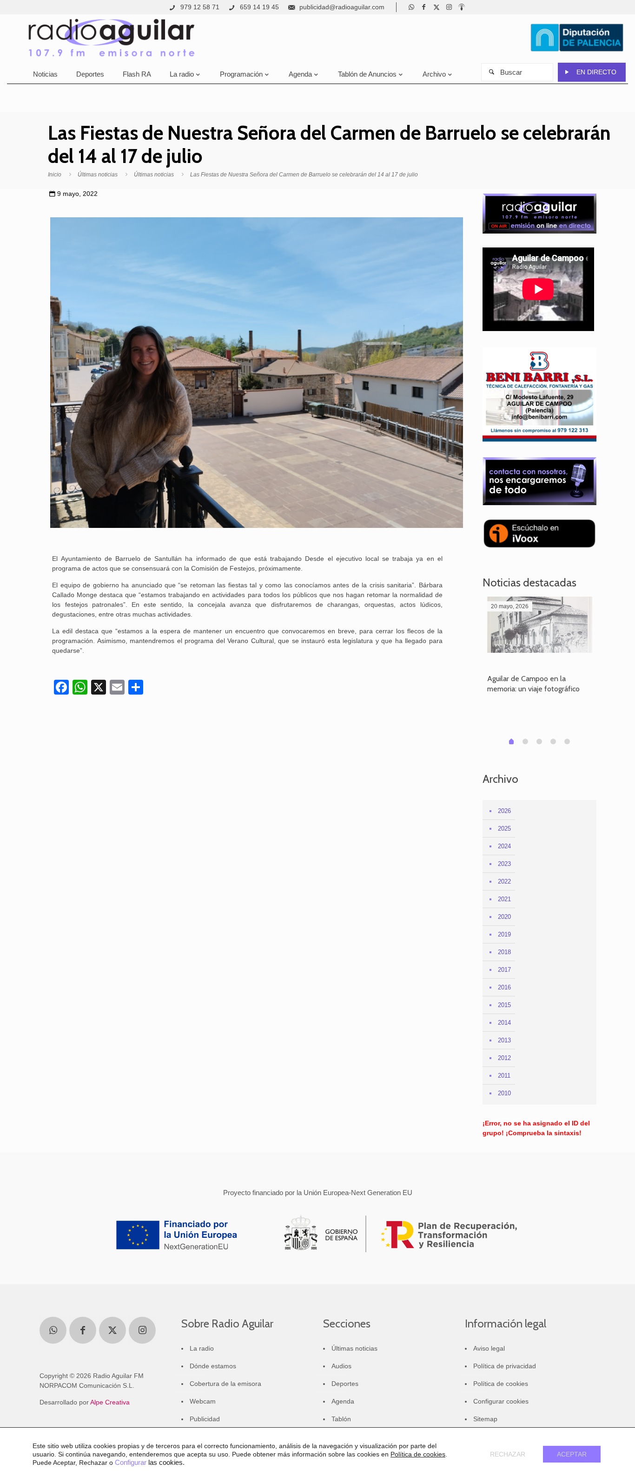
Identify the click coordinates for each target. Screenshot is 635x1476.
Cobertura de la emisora (225, 1383)
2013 (504, 1040)
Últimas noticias (98, 174)
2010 (504, 1093)
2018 (504, 952)
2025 (504, 828)
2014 (504, 1022)
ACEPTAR (572, 1454)
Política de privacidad (504, 1366)
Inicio (54, 174)
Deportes (344, 1383)
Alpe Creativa (110, 1402)
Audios (341, 1366)
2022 (504, 881)
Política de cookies (500, 1383)
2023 (504, 863)
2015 (504, 1004)
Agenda (342, 1401)
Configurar (130, 1462)
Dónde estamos (213, 1366)
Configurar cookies (501, 1401)
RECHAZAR (507, 1454)
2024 (504, 846)
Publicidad (205, 1419)
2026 (504, 810)
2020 (504, 916)
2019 (504, 934)
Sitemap (485, 1419)
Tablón (341, 1419)
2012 (504, 1057)
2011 (504, 1075)
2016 (504, 987)
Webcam (203, 1401)
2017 (504, 969)
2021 (504, 899)
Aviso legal (489, 1348)
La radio (202, 1348)
